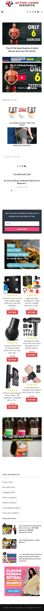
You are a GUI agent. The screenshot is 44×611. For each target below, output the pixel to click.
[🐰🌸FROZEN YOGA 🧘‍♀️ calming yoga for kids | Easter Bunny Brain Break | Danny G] (9, 558)
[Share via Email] (25, 166)
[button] (6, 185)
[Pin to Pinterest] (22, 166)
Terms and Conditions (10, 513)
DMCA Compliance (9, 497)
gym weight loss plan (11, 157)
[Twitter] (30, 11)
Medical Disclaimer (9, 503)
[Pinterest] (35, 11)
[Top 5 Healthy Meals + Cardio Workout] (9, 544)
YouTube (13, 100)
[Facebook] (27, 11)
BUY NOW (12, 312)
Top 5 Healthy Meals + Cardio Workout (29, 541)
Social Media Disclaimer (11, 508)
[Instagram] (33, 11)
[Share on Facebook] (17, 166)
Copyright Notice (8, 492)
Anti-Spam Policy (8, 487)
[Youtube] (38, 11)
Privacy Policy (7, 482)
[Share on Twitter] (20, 166)
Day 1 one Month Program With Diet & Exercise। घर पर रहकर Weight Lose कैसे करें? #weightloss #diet (30, 529)
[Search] (41, 11)
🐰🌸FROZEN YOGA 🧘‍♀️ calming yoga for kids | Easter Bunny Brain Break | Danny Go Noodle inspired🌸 (30, 558)
